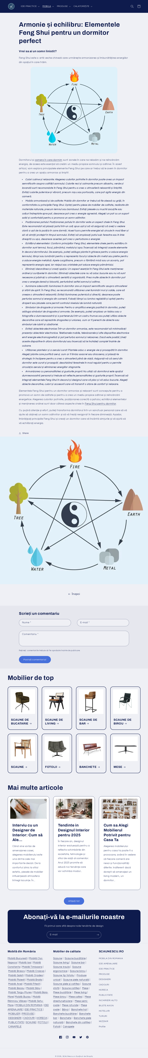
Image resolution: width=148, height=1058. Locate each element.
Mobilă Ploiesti (16, 979)
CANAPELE (14, 1026)
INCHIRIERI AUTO (108, 1000)
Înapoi (76, 594)
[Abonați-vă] (98, 934)
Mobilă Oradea (34, 975)
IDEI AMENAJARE (108, 964)
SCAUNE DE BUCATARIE (20, 721)
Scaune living (61, 962)
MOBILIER (14, 1013)
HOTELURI (104, 1011)
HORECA (42, 1018)
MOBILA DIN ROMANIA (28, 1005)
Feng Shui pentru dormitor (100, 403)
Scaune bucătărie (75, 958)
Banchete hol (79, 1009)
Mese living (80, 992)
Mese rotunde (70, 1005)
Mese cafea (75, 996)
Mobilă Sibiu (33, 988)
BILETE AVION (106, 1006)
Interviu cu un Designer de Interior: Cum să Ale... (27, 832)
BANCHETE (88, 766)
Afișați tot (74, 901)
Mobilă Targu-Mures (20, 992)
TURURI (103, 1016)
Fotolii (56, 1026)
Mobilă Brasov (16, 971)
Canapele (68, 1026)
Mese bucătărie (62, 992)
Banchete (65, 1018)
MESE (118, 766)
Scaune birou (78, 971)
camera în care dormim (48, 160)
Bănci (65, 1009)
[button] (30, 6)
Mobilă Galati (16, 975)
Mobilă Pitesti (32, 984)
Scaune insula (61, 967)
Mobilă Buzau (23, 996)
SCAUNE (17, 766)
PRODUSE (28, 1013)
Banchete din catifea (78, 1022)
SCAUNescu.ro (69, 1056)
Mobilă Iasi (25, 962)
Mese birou (59, 996)
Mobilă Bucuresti (17, 958)
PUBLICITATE (16, 1022)
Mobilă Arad (15, 984)
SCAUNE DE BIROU (123, 721)
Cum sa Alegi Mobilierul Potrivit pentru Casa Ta (117, 832)
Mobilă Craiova (35, 971)
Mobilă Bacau (16, 988)
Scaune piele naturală (76, 979)
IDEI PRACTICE (33, 1009)
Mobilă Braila (34, 979)
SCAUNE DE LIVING (54, 721)
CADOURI (29, 1018)
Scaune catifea (71, 988)
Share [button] (25, 433)
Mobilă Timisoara (32, 967)
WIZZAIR (103, 1021)
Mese (85, 988)
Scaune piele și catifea (66, 984)
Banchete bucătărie (65, 1013)
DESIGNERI (14, 1018)
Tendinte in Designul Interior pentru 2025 (73, 830)
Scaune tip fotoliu (63, 975)
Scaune (57, 958)
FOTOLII (51, 766)
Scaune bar (78, 962)
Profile (102, 1027)
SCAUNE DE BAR (88, 721)
